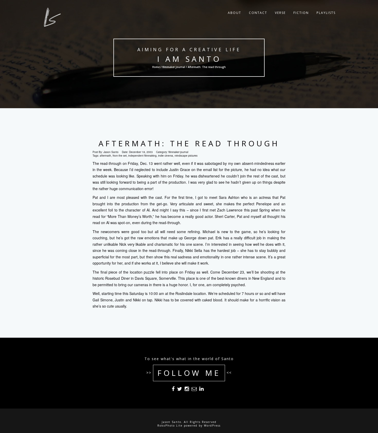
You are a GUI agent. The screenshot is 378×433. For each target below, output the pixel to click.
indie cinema (165, 155)
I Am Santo (189, 59)
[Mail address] (194, 390)
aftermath (105, 155)
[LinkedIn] (201, 390)
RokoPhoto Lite (170, 425)
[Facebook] (173, 390)
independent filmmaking (142, 155)
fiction (301, 13)
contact (258, 13)
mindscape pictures (186, 155)
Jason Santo (111, 152)
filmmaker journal (173, 67)
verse (280, 13)
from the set (120, 155)
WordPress (212, 425)
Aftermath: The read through (189, 143)
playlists (326, 13)
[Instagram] (187, 390)
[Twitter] (179, 390)
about (234, 13)
